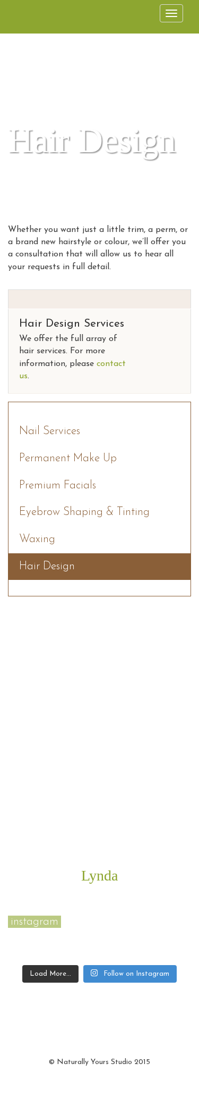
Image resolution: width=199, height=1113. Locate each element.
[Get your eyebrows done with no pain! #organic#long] (53, 953)
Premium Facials (57, 485)
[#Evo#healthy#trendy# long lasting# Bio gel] (84, 953)
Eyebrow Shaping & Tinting (84, 512)
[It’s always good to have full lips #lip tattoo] (175, 936)
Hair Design (47, 566)
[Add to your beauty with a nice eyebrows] (23, 953)
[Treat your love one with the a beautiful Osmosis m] (144, 936)
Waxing (37, 539)
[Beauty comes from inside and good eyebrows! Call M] (114, 953)
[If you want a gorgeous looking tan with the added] (144, 953)
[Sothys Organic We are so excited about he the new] (114, 936)
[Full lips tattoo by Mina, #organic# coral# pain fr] (53, 936)
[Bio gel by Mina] (23, 936)
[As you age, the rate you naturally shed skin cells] (175, 953)
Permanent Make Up (68, 458)
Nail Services (49, 431)
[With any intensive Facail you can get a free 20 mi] (84, 936)
